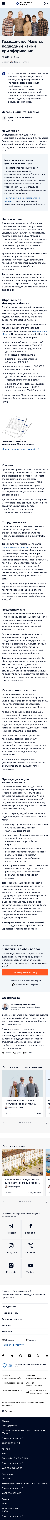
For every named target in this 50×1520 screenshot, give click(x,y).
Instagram (11, 1252)
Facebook (30, 1232)
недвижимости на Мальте (15, 547)
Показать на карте (11, 1438)
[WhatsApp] (46, 3)
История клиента (21, 1291)
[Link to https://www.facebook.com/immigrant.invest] (3, 1355)
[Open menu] (3, 3)
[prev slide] (3, 1123)
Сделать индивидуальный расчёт (19, 449)
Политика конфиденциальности (36, 1376)
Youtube (30, 1272)
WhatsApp (9, 1340)
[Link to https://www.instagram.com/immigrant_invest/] (20, 1355)
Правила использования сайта (12, 1376)
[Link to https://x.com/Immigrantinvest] (38, 1355)
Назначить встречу (12, 1345)
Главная (5, 1291)
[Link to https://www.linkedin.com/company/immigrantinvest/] (29, 1355)
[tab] (20, 1122)
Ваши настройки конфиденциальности (39, 1391)
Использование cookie (12, 1383)
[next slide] (46, 1123)
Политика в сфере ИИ (12, 1390)
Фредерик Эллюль (22, 62)
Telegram (11, 1232)
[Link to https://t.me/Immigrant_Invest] (12, 1355)
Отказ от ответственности (34, 1384)
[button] (22, 1093)
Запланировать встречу (25, 972)
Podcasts (11, 1272)
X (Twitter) (31, 1252)
